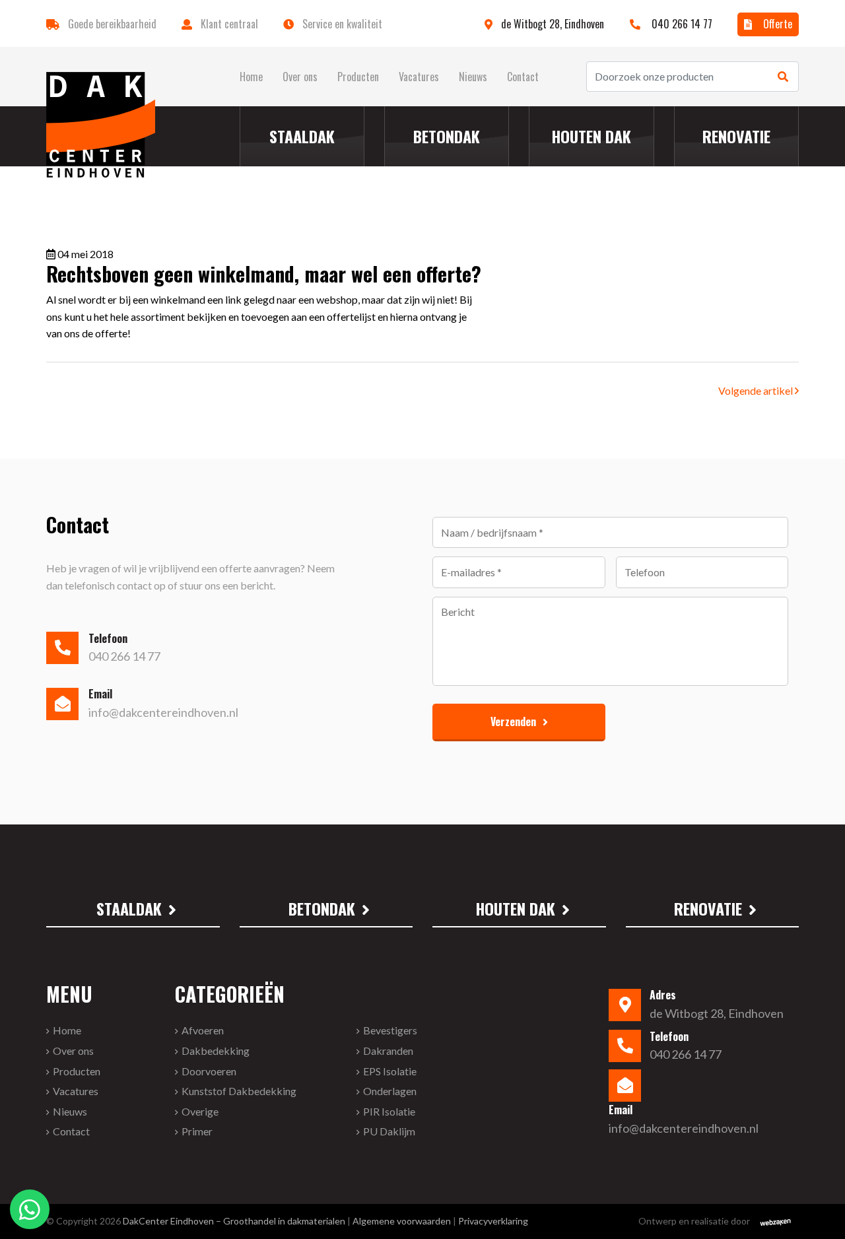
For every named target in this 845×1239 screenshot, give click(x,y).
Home (251, 76)
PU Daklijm (389, 1131)
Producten (358, 76)
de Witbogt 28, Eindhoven (554, 24)
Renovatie (736, 136)
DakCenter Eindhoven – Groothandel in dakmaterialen (234, 1220)
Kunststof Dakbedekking (239, 1091)
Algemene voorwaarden (402, 1220)
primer (197, 1131)
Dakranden (388, 1050)
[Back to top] (817, 1211)
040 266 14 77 (680, 24)
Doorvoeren (209, 1071)
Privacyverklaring (493, 1220)
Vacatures (419, 76)
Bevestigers (390, 1030)
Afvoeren (203, 1030)
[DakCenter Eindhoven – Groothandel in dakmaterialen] (100, 125)
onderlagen (390, 1091)
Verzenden (513, 721)
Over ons (300, 76)
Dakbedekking (216, 1050)
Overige (200, 1111)
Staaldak (302, 136)
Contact (523, 76)
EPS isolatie (390, 1071)
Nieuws (473, 76)
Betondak (446, 136)
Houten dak (591, 136)
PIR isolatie (389, 1111)
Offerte (776, 24)
